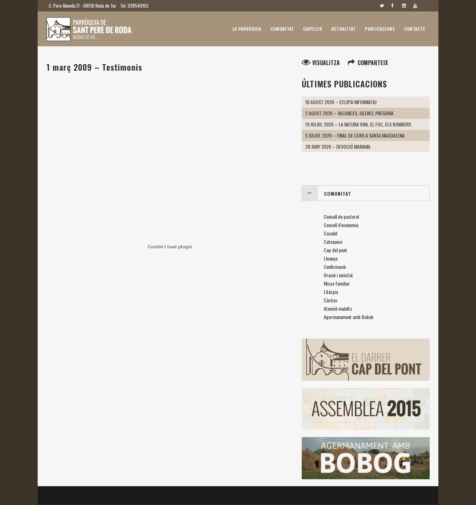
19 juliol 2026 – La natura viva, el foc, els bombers (358, 124)
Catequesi (333, 241)
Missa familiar (337, 283)
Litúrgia (331, 291)
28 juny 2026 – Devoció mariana (337, 146)
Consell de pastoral (341, 216)
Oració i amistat (338, 275)
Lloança (330, 258)
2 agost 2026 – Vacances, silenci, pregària (349, 113)
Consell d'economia (341, 224)
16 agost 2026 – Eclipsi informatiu (341, 102)
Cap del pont (335, 250)
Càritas (330, 300)
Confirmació (335, 266)
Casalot (331, 233)
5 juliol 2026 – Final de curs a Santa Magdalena (355, 135)
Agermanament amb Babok (348, 316)
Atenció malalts (338, 308)
